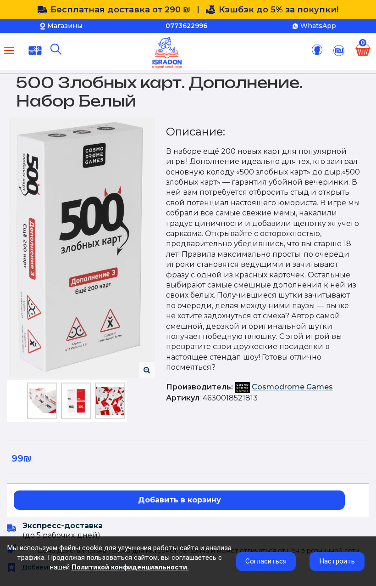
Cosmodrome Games (292, 387)
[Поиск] (55, 49)
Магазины (64, 26)
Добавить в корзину (179, 500)
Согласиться (266, 561)
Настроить (337, 561)
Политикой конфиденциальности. (130, 567)
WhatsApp (318, 26)
